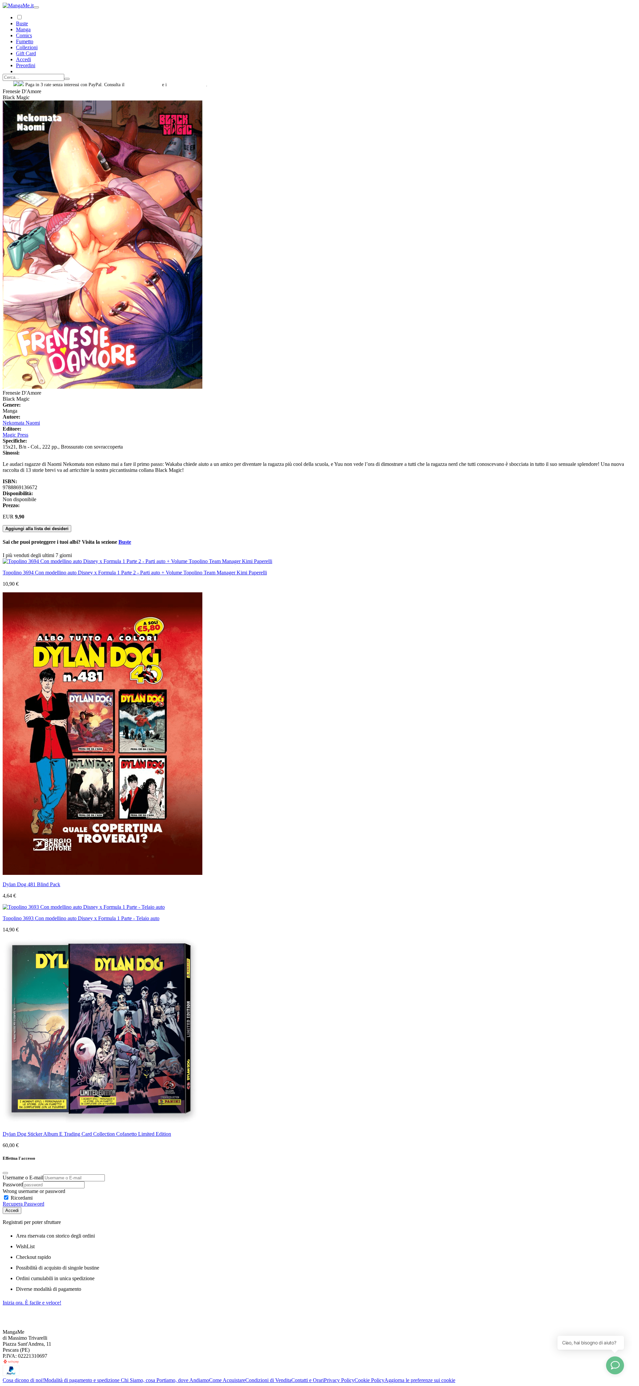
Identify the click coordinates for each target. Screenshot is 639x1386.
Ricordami (21, 1198)
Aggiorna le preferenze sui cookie (419, 1380)
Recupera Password (23, 1204)
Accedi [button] (23, 59)
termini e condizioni (187, 84)
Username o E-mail (23, 1177)
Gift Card (26, 53)
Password (13, 1184)
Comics (24, 35)
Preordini (25, 65)
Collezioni (27, 47)
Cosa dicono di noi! (23, 1380)
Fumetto (24, 41)
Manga (23, 29)
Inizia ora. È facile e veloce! (32, 1302)
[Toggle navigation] (36, 7)
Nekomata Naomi (21, 423)
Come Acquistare (227, 1380)
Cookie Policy (369, 1380)
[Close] (5, 1173)
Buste (22, 23)
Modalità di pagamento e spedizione (82, 1380)
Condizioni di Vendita (268, 1380)
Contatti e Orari (307, 1380)
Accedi (12, 1210)
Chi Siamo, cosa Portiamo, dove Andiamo (165, 1380)
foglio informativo (143, 84)
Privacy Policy (339, 1380)
